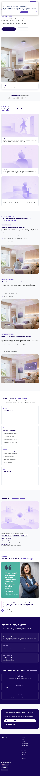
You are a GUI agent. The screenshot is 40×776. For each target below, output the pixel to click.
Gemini (4, 767)
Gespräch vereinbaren (22, 29)
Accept (24, 12)
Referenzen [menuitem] (24, 752)
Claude (4, 770)
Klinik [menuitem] (23, 739)
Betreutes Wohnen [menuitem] (25, 743)
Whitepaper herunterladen (8, 29)
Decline (32, 12)
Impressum (12, 774)
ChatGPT (5, 764)
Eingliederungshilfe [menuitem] (25, 745)
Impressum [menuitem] (24, 758)
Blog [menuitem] (22, 756)
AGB (19, 774)
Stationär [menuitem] (23, 741)
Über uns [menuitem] (23, 754)
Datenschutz (16, 774)
